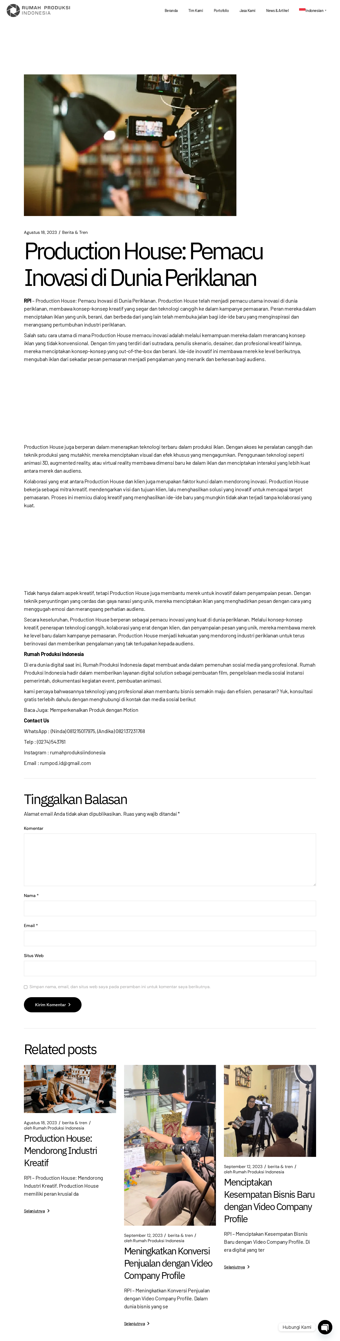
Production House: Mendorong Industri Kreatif (60, 1150)
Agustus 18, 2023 (40, 232)
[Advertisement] (170, 403)
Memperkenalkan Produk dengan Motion (94, 710)
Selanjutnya (34, 1210)
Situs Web (34, 955)
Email (31, 925)
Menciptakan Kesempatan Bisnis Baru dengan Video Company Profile (269, 1200)
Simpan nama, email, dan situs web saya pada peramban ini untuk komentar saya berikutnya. (119, 986)
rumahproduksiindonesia (77, 752)
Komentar (33, 828)
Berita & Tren (75, 232)
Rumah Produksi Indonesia (54, 1128)
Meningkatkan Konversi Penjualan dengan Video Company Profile (168, 1263)
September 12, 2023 (143, 1235)
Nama (31, 895)
